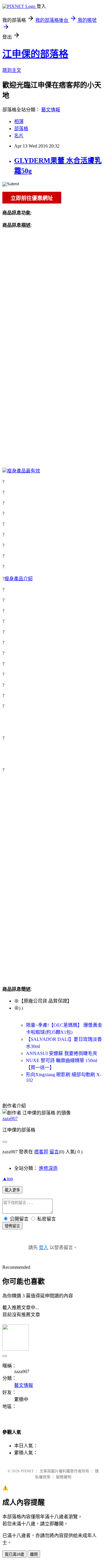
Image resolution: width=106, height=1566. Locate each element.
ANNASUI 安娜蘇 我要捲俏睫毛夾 (61, 1053)
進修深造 (48, 1168)
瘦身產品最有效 (23, 470)
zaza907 (10, 1118)
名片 (19, 135)
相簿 (19, 121)
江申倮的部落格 (35, 54)
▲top (7, 1178)
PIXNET (27, 1471)
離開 (34, 1554)
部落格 (21, 128)
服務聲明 (63, 1477)
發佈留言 (12, 1226)
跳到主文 (11, 70)
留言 (54, 1151)
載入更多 (12, 1190)
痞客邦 (41, 1151)
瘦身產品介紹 (18, 578)
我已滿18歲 (14, 1554)
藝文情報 (50, 109)
